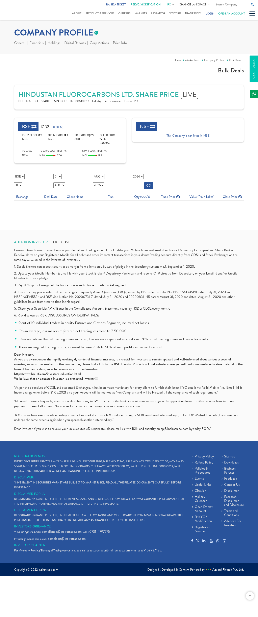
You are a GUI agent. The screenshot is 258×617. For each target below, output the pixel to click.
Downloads (231, 462)
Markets (140, 13)
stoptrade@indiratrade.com (111, 550)
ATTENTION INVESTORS (32, 242)
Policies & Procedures (202, 471)
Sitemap (229, 456)
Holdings (54, 43)
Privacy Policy (204, 456)
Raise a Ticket (116, 4)
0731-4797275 (99, 531)
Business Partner (230, 471)
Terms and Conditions (231, 513)
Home (177, 60)
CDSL (65, 242)
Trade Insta (193, 13)
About (76, 13)
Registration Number (203, 529)
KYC (55, 242)
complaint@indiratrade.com (67, 538)
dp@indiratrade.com (175, 428)
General (19, 43)
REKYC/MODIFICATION (146, 4)
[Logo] (15, 10)
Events (199, 479)
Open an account (231, 13)
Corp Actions (99, 43)
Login (210, 13)
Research (158, 13)
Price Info (120, 43)
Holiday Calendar (201, 499)
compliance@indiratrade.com (62, 531)
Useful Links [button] (203, 485)
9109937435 (152, 550)
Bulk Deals (235, 60)
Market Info (192, 60)
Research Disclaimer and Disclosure (234, 501)
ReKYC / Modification (203, 519)
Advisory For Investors (232, 523)
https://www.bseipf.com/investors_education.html (47, 373)
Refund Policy (204, 462)
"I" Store (175, 13)
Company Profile (214, 60)
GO (148, 185)
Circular (200, 491)
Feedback (230, 479)
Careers (124, 13)
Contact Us (232, 485)
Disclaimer (231, 491)
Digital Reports (75, 43)
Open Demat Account (204, 509)
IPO (168, 4)
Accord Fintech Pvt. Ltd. (228, 569)
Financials (36, 43)
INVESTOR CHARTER (29, 545)
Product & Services (99, 13)
